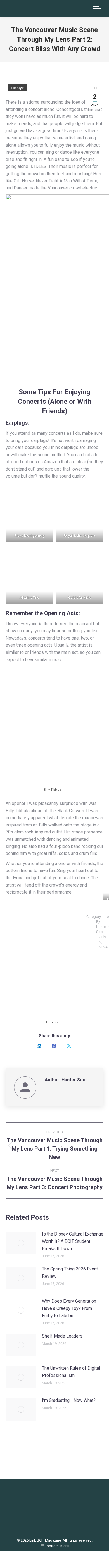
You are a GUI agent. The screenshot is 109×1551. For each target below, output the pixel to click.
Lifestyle (18, 88)
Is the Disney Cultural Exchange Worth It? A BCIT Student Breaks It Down (72, 1241)
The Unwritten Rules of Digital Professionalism (71, 1371)
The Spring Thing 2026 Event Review (70, 1272)
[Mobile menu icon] (96, 8)
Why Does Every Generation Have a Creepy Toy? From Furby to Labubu (69, 1308)
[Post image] (21, 1243)
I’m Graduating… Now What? (69, 1400)
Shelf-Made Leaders (62, 1336)
